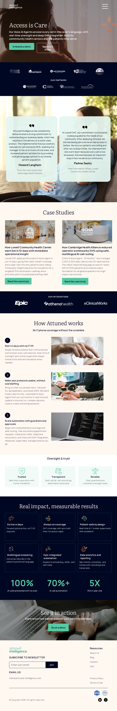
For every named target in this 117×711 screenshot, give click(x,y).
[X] (106, 700)
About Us (94, 652)
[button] (18, 281)
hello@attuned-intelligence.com (25, 678)
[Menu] (105, 6)
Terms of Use (96, 682)
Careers (94, 661)
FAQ (92, 666)
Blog (92, 657)
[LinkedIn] (100, 700)
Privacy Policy (96, 678)
